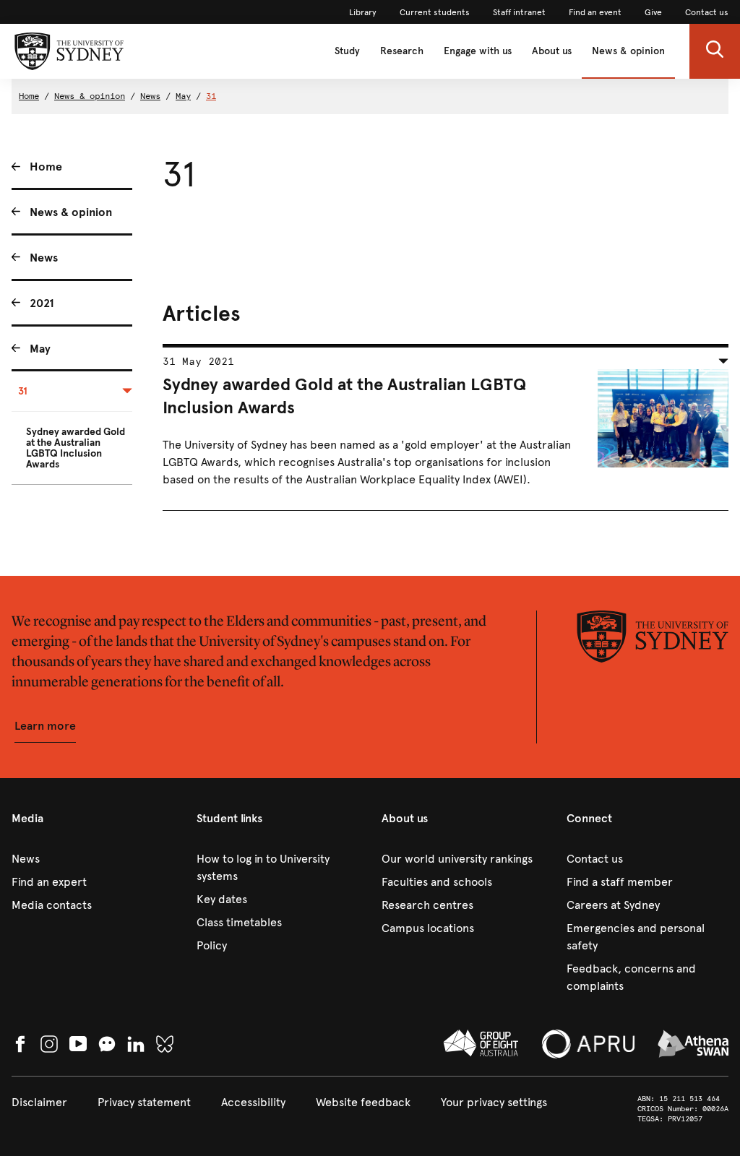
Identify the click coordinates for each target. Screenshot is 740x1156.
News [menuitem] (44, 257)
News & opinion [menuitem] (71, 212)
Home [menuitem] (46, 166)
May (183, 96)
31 (211, 96)
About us (552, 51)
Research (401, 51)
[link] (363, 12)
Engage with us (478, 51)
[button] (714, 51)
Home (29, 96)
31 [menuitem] (22, 391)
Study (347, 51)
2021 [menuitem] (42, 303)
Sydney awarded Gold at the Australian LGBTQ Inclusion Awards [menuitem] (75, 448)
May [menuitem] (40, 348)
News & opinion (628, 51)
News (150, 96)
